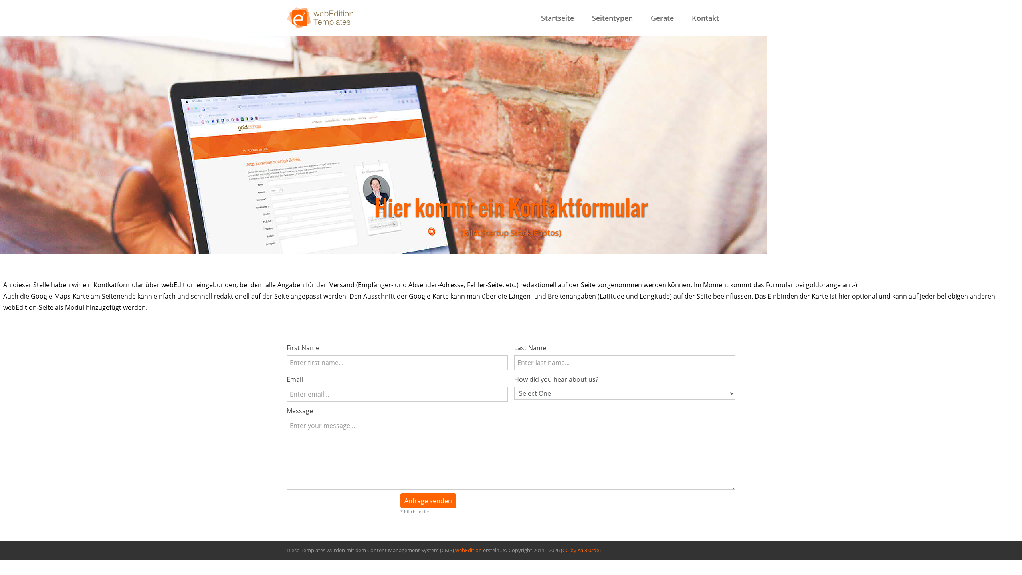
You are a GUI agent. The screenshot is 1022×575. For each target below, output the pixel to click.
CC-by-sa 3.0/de (580, 550)
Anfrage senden (428, 500)
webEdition (468, 550)
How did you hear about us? (556, 379)
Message (300, 410)
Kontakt (705, 18)
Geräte (662, 18)
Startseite (557, 18)
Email (295, 379)
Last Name (530, 347)
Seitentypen (612, 18)
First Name (303, 347)
